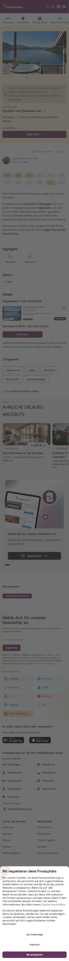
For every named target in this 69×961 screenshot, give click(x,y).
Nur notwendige (34, 934)
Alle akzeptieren (34, 954)
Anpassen (35, 944)
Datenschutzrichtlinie (53, 904)
